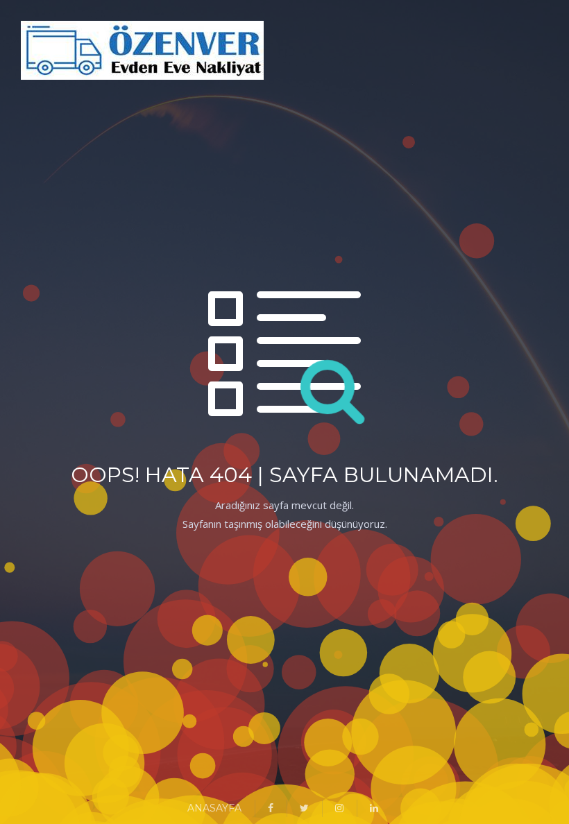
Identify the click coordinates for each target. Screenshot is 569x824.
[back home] (38, 53)
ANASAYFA (214, 808)
